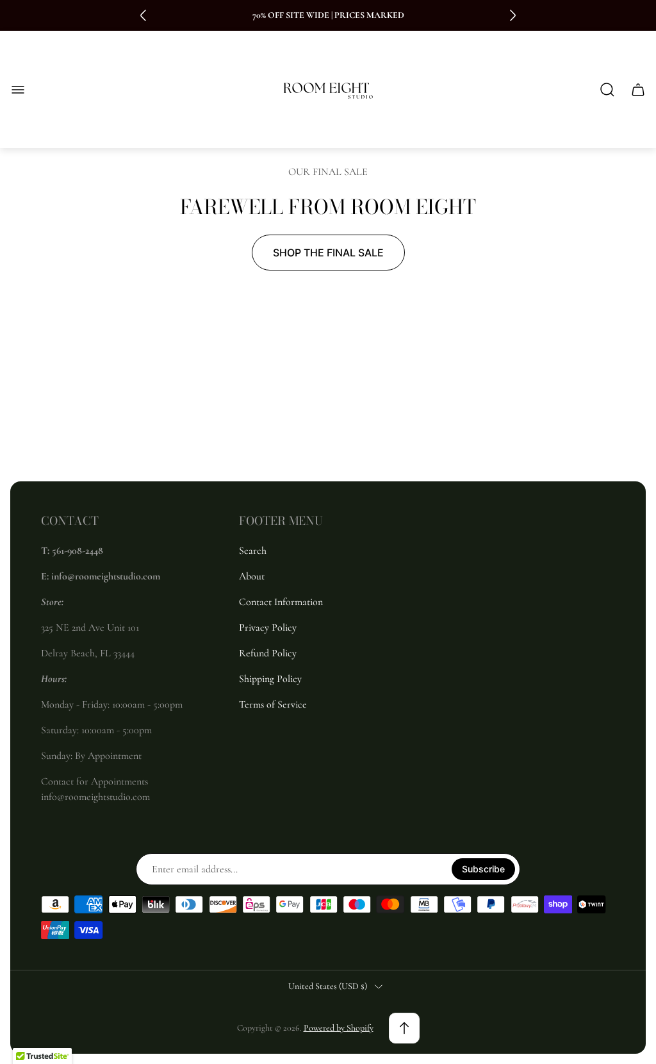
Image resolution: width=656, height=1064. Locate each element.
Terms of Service (273, 704)
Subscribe (483, 868)
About (252, 576)
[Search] (607, 90)
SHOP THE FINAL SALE (328, 252)
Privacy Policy (268, 627)
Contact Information (281, 601)
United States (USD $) (327, 986)
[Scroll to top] (404, 1028)
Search (252, 550)
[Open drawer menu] (18, 89)
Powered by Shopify (338, 1027)
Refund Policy (268, 653)
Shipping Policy (270, 678)
